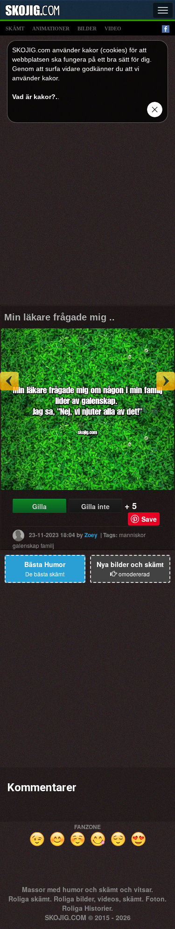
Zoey (91, 534)
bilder (87, 28)
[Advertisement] (87, 217)
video (113, 28)
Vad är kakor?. (34, 96)
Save (149, 519)
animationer (51, 28)
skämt (15, 28)
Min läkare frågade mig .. (59, 317)
